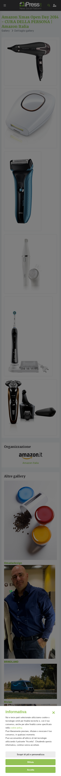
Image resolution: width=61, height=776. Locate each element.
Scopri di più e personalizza (30, 754)
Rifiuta (30, 762)
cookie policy (16, 728)
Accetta (30, 770)
